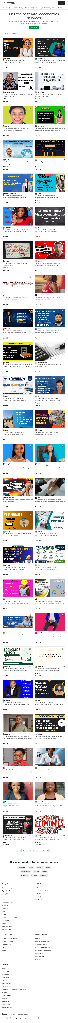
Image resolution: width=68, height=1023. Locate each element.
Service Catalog (6, 929)
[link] (3, 1018)
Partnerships (5, 992)
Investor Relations (7, 1007)
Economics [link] (39, 867)
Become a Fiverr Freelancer (9, 938)
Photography (5, 920)
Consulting (5, 908)
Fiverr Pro (37, 938)
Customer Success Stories (41, 891)
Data (3, 911)
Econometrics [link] (24, 875)
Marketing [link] (34, 875)
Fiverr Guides (38, 896)
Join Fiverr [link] (34, 27)
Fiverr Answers (38, 899)
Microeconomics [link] (25, 871)
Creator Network (6, 995)
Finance (4, 923)
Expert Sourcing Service (40, 944)
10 (47, 850)
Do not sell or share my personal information (14, 989)
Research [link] (36, 871)
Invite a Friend (6, 1001)
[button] (4, 3)
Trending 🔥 (6, 7)
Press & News (6, 1004)
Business (4, 914)
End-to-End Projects (7, 926)
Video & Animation (7, 896)
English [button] (28, 1018)
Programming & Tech (31, 7)
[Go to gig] (18, 47)
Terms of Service (6, 983)
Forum (3, 947)
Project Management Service (42, 941)
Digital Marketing (45, 7)
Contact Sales (38, 959)
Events (4, 950)
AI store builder (38, 953)
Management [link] (43, 875)
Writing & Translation (7, 893)
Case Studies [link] (21, 867)
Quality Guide (38, 893)
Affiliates (4, 998)
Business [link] (31, 867)
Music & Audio (6, 899)
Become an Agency (7, 941)
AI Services (5, 905)
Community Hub (6, 944)
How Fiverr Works (39, 888)
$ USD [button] (34, 1018)
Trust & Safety (6, 974)
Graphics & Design (18, 7)
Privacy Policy (6, 986)
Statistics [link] (44, 871)
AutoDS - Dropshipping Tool (42, 947)
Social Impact (5, 977)
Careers (4, 980)
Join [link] (61, 3)
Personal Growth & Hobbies (9, 917)
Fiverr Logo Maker (39, 956)
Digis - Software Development (42, 950)
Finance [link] (48, 867)
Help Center (5, 971)
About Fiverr (5, 968)
